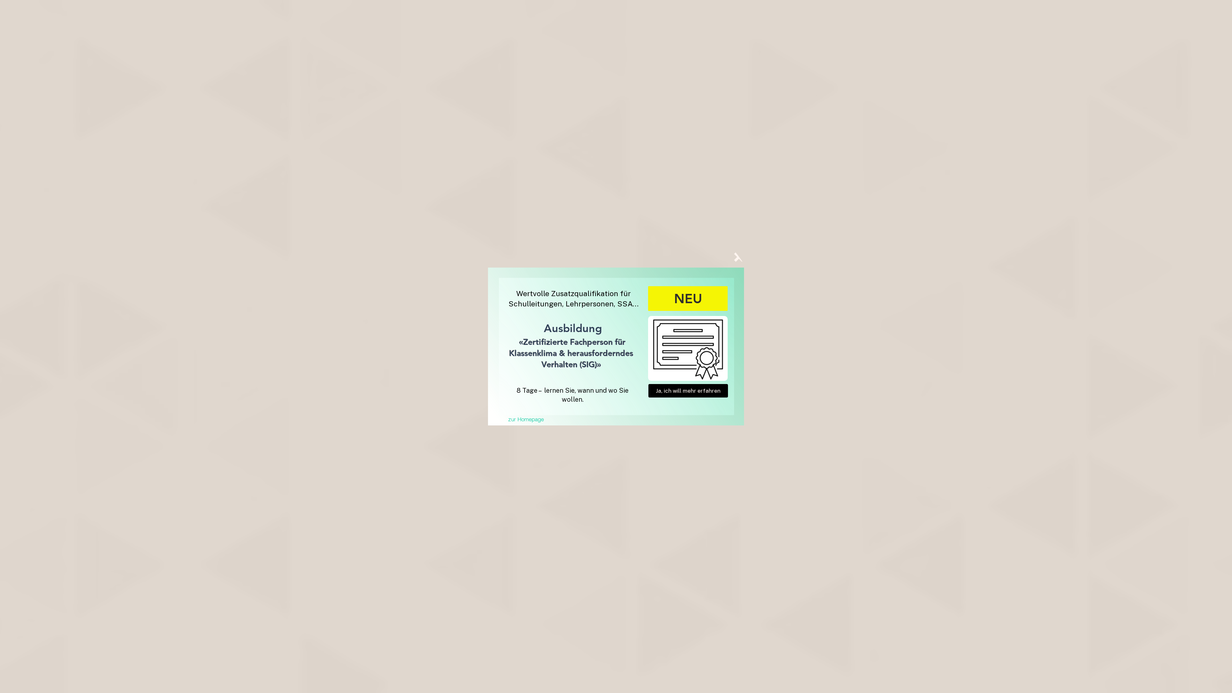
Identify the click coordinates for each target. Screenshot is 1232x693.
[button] (739, 257)
